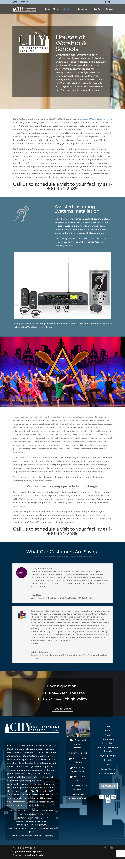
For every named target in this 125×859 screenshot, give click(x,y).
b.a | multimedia (35, 855)
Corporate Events (108, 773)
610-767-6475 (78, 777)
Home (47, 9)
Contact (109, 9)
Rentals (108, 760)
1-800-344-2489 (54, 693)
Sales (108, 764)
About (55, 9)
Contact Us (108, 785)
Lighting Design (108, 755)
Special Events (108, 769)
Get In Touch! (62, 708)
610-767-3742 (50, 699)
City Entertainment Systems (27, 851)
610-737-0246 (76, 753)
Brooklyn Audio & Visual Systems (89, 119)
